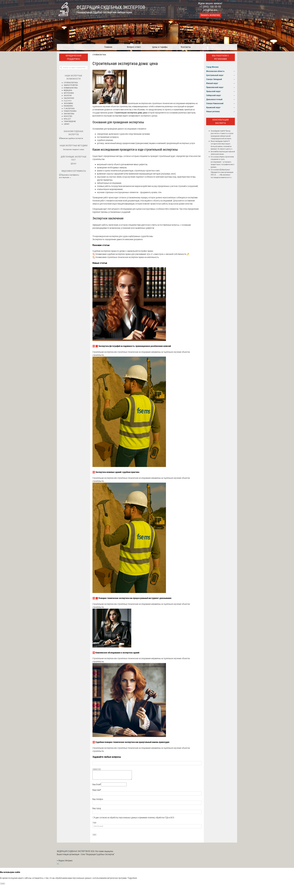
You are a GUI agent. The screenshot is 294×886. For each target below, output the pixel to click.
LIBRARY (66, 124)
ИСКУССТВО (68, 116)
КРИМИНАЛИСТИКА (71, 88)
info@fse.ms (210, 10)
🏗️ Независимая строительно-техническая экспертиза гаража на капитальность (125, 257)
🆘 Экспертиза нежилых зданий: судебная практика (115, 472)
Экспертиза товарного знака (73, 149)
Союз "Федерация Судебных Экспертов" (97, 854)
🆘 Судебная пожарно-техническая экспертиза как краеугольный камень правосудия (130, 742)
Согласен (2, 883)
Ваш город (96, 808)
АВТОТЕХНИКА (69, 93)
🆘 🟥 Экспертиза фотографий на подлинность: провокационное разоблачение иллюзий (131, 346)
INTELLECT (67, 119)
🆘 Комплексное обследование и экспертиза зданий (115, 652)
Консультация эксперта (220, 121)
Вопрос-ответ (134, 47)
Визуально (95, 769)
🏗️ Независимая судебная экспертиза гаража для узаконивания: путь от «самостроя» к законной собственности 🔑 (140, 254)
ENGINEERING (68, 106)
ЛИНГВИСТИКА (69, 114)
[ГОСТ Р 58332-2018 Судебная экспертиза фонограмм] (73, 164)
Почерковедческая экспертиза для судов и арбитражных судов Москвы (122, 236)
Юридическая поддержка (73, 57)
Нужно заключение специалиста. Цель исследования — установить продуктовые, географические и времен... (222, 162)
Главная (108, 47)
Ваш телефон (97, 799)
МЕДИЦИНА (68, 90)
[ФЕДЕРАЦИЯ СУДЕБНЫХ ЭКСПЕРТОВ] (64, 15)
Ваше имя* (96, 790)
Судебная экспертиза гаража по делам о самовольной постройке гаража (122, 251)
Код (99, 769)
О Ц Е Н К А (67, 101)
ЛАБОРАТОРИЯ (69, 98)
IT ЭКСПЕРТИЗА (69, 109)
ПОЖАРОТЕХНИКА (70, 111)
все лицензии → (65, 177)
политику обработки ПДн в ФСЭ (161, 817)
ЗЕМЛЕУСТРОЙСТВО (71, 85)
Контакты (186, 47)
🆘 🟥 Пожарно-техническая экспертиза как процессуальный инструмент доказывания (131, 598)
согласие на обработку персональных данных (118, 817)
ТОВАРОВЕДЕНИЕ (70, 121)
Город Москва (212, 67)
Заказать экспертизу (210, 15)
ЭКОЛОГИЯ (68, 96)
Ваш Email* (96, 784)
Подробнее (132, 878)
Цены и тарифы (160, 47)
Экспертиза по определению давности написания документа (117, 239)
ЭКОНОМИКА (68, 103)
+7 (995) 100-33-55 (210, 6)
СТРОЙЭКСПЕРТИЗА (99, 55)
